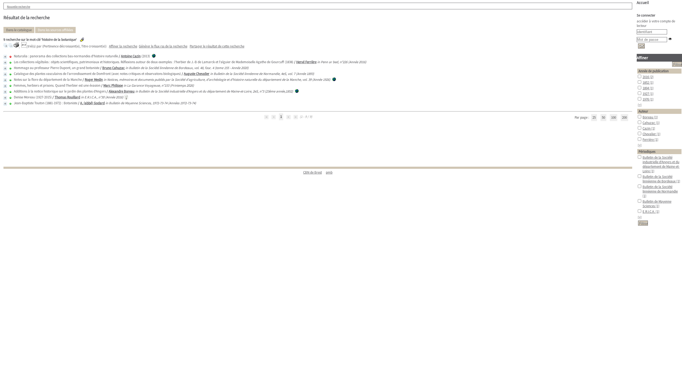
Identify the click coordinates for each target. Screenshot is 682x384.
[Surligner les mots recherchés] (82, 40)
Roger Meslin (94, 79)
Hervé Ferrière (306, 62)
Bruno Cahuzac (113, 68)
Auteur (643, 111)
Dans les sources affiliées (55, 30)
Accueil (643, 2)
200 (624, 117)
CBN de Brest (312, 172)
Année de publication (654, 71)
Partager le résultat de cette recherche (217, 46)
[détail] (5, 56)
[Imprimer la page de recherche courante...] (17, 46)
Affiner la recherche (123, 46)
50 (603, 117)
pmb (329, 172)
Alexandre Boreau (122, 91)
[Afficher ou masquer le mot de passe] (670, 39)
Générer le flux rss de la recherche (163, 46)
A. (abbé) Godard (92, 103)
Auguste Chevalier (196, 73)
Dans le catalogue (19, 30)
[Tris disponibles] (24, 46)
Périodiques (647, 151)
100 (613, 117)
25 (594, 117)
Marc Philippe (113, 85)
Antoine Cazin (131, 56)
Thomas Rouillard (67, 97)
